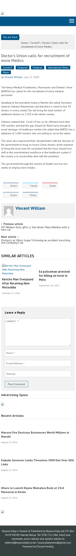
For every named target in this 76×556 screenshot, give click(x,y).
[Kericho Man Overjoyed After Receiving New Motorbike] (19, 269)
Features (37, 67)
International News (58, 67)
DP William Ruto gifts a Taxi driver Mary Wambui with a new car (35, 228)
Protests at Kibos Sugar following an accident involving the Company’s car (35, 241)
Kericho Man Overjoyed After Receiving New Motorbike (17, 283)
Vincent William (13, 77)
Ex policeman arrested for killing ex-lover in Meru (54, 276)
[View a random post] (3, 21)
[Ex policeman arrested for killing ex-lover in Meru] (56, 266)
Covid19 (35, 42)
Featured (22, 67)
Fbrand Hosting (45, 546)
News (6, 72)
